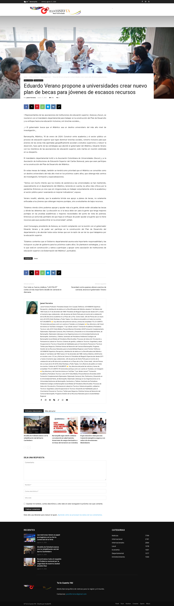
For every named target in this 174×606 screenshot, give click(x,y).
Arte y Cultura (34, 77)
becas (36, 258)
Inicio (25, 77)
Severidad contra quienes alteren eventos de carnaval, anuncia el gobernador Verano (88, 288)
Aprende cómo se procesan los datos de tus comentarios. (80, 515)
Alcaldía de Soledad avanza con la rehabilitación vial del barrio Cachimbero (36, 438)
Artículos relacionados (33, 411)
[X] (148, 1)
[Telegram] (48, 106)
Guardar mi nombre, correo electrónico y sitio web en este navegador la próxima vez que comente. (64, 504)
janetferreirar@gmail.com (76, 594)
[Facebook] (142, 1)
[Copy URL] (58, 106)
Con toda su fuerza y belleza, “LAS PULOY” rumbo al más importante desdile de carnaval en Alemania (42, 289)
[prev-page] (25, 447)
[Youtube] (68, 400)
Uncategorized (46, 77)
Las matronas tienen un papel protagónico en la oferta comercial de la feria (48, 537)
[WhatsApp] (42, 106)
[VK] (53, 106)
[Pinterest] (37, 106)
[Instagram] (145, 1)
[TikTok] (59, 400)
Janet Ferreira (31, 97)
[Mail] (51, 400)
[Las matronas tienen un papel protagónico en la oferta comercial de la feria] (29, 538)
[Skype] (55, 400)
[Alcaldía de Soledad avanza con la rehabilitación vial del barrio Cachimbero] (37, 425)
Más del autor (50, 411)
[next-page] (29, 447)
